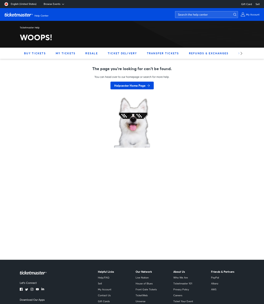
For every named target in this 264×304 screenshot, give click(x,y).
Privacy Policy (181, 289)
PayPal (215, 277)
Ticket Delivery (122, 53)
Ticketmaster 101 (182, 283)
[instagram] (32, 289)
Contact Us (104, 295)
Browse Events (52, 4)
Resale (91, 53)
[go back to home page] (132, 135)
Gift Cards (104, 301)
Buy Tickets (35, 53)
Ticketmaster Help (30, 27)
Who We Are (180, 277)
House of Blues (144, 283)
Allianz (214, 283)
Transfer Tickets (163, 53)
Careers (177, 295)
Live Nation (142, 277)
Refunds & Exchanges (209, 53)
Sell (258, 4)
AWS (213, 289)
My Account (104, 289)
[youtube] (37, 289)
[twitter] (26, 289)
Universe (140, 301)
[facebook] (21, 289)
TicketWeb (142, 295)
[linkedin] (42, 289)
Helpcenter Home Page (129, 85)
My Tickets (66, 53)
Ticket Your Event (183, 301)
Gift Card (246, 4)
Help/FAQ (103, 277)
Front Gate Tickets (146, 289)
